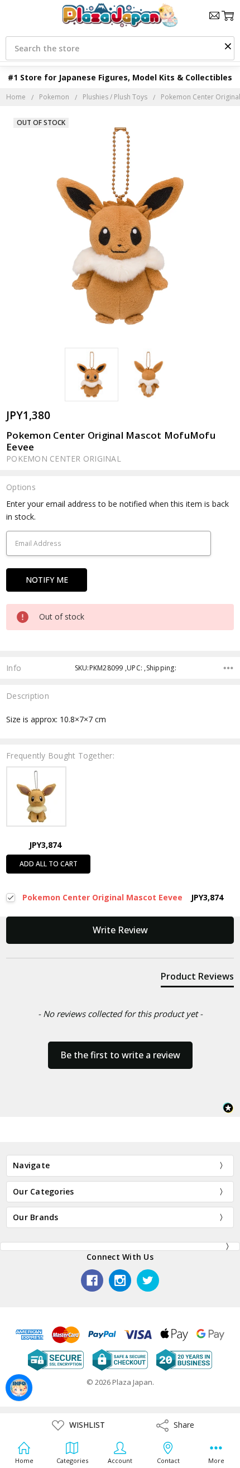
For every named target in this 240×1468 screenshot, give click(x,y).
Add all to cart (49, 864)
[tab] (197, 978)
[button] (227, 46)
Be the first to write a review (120, 1055)
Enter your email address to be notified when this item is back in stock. (117, 509)
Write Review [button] (120, 930)
